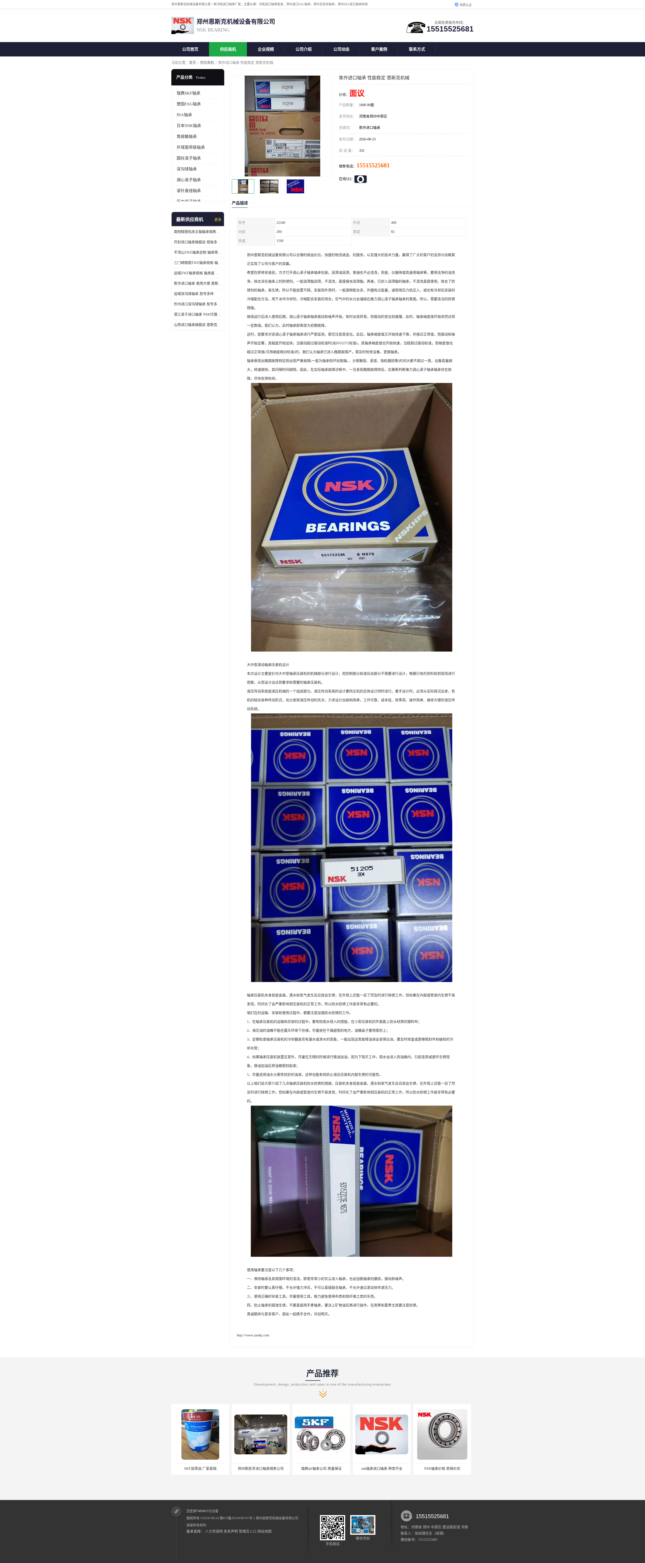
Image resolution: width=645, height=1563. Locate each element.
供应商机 (228, 49)
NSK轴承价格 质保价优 (321, 1468)
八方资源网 (214, 1531)
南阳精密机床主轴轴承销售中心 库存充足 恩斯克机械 (198, 232)
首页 (192, 63)
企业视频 (266, 49)
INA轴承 (184, 115)
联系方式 (417, 49)
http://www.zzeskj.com (253, 1335)
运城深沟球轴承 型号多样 (194, 294)
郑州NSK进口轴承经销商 (442, 1468)
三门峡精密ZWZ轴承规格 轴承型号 (198, 263)
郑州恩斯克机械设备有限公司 (277, 1518)
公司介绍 (304, 49)
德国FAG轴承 (189, 104)
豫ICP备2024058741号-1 (237, 1518)
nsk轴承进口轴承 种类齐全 (260, 1468)
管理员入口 (247, 1531)
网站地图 (264, 1531)
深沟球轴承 (187, 169)
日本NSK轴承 (189, 126)
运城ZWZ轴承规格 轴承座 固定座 (198, 273)
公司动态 (341, 49)
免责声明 (231, 1531)
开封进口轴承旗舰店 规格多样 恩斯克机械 (198, 242)
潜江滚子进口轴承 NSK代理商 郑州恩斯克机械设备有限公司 (198, 314)
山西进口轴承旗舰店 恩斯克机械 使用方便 (198, 325)
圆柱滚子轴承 (189, 158)
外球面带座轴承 (191, 147)
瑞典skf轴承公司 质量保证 (200, 1468)
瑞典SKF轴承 (188, 93)
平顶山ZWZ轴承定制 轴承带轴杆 (198, 252)
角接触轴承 (187, 136)
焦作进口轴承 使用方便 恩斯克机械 (198, 283)
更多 (217, 220)
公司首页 (190, 49)
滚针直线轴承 (189, 191)
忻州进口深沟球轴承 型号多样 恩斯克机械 (198, 304)
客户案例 (379, 49)
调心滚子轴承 (189, 180)
